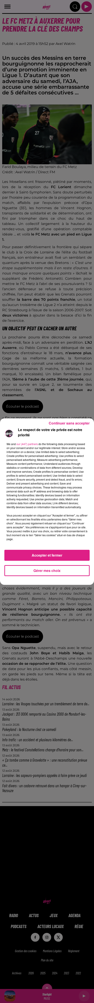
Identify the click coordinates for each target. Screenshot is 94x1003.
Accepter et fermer (47, 555)
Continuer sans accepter (69, 423)
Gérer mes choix (47, 570)
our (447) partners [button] (27, 444)
